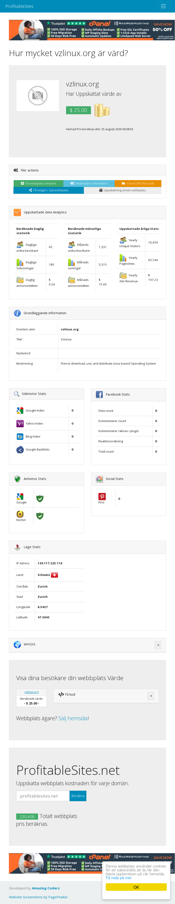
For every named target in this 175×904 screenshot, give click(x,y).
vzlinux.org (32, 692)
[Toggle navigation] (163, 6)
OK (136, 887)
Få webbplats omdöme (40, 183)
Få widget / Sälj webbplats (50, 190)
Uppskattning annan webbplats (124, 190)
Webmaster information (91, 183)
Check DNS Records (139, 183)
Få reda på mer (119, 877)
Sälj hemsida (73, 718)
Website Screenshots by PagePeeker (38, 897)
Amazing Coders (46, 888)
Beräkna (78, 795)
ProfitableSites (19, 6)
